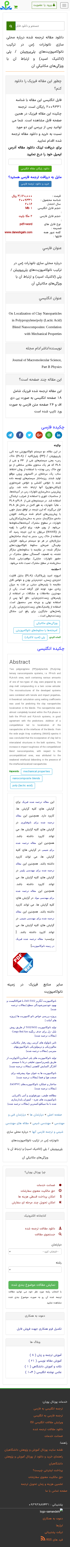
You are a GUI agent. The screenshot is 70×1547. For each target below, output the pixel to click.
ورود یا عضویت (43, 5)
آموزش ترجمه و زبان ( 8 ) (46, 1355)
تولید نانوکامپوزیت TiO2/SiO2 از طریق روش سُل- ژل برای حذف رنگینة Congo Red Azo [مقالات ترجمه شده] (33, 1031)
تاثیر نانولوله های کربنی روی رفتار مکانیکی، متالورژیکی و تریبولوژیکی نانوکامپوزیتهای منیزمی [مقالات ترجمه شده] (33, 1046)
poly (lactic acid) (23, 786)
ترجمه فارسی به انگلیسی (48, 1416)
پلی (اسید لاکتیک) (35, 637)
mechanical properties (36, 772)
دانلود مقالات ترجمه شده (40, 1229)
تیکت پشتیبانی (54, 1532)
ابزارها (59, 1525)
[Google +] (39, 435)
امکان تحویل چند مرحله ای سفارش (34, 1202)
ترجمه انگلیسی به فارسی (48, 1409)
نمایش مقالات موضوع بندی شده (33, 1285)
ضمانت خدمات (46, 1185)
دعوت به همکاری (53, 1518)
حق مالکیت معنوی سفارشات (38, 1191)
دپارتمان (57, 1245)
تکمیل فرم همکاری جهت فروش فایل (39, 1329)
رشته (59, 1263)
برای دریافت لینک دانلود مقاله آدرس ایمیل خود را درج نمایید (35, 151)
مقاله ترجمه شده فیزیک (35, 802)
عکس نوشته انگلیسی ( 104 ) (43, 1372)
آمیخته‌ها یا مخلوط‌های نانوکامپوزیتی (36, 630)
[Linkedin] (58, 435)
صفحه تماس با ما (56, 1491)
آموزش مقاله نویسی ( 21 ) (45, 1361)
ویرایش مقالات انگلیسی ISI (46, 1422)
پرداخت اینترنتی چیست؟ (48, 1470)
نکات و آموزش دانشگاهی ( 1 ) (43, 1366)
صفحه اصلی (54, 1115)
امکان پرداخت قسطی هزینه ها (37, 1197)
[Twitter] (29, 435)
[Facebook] (19, 435)
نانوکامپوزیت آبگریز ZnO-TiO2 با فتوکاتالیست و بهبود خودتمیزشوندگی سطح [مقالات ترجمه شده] (31, 1005)
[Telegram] (10, 435)
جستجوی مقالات (45, 1234)
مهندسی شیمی (41, 1123)
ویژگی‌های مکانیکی (46, 623)
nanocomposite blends (26, 779)
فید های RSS (54, 1540)
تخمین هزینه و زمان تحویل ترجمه (42, 1484)
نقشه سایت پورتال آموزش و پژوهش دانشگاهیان (33, 1450)
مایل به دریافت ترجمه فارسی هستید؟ (35, 177)
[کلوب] (48, 435)
